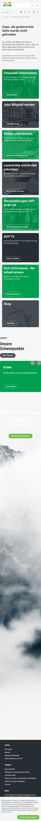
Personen (8, 749)
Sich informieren (13, 294)
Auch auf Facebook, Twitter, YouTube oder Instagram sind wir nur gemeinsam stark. (18, 139)
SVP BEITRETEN (12, 124)
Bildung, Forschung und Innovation (17, 772)
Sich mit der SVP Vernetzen (17, 156)
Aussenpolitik (10, 769)
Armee (7, 367)
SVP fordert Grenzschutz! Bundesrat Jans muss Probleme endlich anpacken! (20, 796)
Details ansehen (7, 812)
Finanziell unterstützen (20, 73)
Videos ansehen (12, 258)
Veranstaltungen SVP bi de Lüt (19, 203)
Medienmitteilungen (12, 755)
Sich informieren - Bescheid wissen (20, 270)
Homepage (5, 17)
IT (11, 12)
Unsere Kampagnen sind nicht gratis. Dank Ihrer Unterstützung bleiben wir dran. (20, 78)
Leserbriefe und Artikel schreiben (20, 167)
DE (3, 12)
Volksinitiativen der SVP (13, 759)
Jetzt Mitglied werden (19, 104)
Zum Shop (10, 323)
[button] (32, 363)
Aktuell (7, 752)
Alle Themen (8, 355)
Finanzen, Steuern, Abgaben (15, 781)
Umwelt (7, 784)
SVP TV (9, 236)
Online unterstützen (18, 134)
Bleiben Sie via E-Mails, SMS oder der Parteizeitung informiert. (16, 278)
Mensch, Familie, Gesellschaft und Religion (20, 778)
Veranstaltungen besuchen (17, 227)
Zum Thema (10, 387)
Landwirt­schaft (10, 775)
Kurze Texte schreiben (15, 191)
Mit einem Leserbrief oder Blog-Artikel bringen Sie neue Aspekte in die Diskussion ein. (19, 175)
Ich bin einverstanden (28, 817)
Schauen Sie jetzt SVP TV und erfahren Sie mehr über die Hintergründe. (20, 242)
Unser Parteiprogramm (20, 436)
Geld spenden (11, 95)
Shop (7, 304)
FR (7, 12)
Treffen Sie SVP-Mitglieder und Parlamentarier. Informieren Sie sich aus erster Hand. (20, 210)
